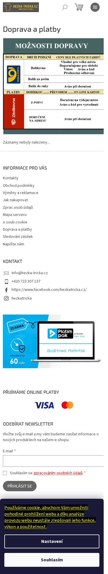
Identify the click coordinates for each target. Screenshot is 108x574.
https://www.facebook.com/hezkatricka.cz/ (49, 290)
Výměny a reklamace (20, 193)
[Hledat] (65, 7)
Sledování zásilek (18, 237)
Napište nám (13, 244)
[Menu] (95, 7)
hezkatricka (22, 298)
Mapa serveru (14, 215)
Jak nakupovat (15, 200)
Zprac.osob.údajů (18, 207)
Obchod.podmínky (19, 186)
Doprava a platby (17, 229)
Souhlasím (52, 560)
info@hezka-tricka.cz (30, 273)
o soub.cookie (15, 222)
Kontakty (10, 178)
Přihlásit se (19, 485)
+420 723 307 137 (26, 281)
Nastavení (51, 541)
